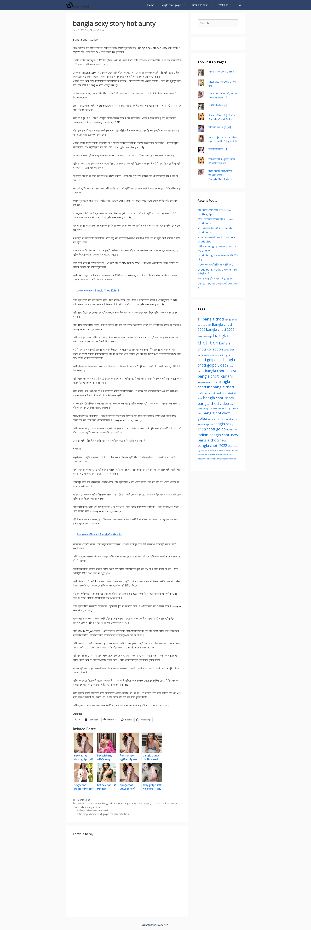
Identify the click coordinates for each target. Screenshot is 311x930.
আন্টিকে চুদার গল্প (233, 446)
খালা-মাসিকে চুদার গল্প (232, 450)
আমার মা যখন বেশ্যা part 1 (221, 71)
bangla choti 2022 (220, 329)
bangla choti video (213, 403)
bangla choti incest (220, 370)
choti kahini (231, 429)
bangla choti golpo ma (89, 803)
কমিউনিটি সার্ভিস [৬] (217, 105)
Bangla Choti (83, 799)
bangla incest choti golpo (136, 803)
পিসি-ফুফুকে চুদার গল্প (203, 455)
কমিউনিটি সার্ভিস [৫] (217, 149)
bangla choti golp (211, 355)
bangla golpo (218, 408)
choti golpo (158, 803)
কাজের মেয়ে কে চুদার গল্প (217, 450)
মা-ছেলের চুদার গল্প (223, 459)
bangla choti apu (205, 336)
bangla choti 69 (204, 325)
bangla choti (231, 319)
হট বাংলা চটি (223, 4)
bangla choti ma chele (214, 393)
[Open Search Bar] (240, 5)
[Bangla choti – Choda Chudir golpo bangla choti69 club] (78, 5)
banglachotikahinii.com (208, 382)
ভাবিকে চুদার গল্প (212, 458)
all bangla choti (211, 319)
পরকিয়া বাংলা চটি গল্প (200, 4)
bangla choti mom (112, 803)
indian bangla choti (90, 807)
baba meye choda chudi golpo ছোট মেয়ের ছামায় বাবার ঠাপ (103, 813)
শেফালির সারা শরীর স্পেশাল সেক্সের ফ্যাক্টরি (92, 810)
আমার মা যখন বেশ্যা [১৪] (219, 127)
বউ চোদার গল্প (213, 455)
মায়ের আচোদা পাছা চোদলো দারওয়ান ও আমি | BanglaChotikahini (220, 175)
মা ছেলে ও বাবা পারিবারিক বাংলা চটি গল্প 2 (215, 264)
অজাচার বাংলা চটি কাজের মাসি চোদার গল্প (215, 278)
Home (150, 4)
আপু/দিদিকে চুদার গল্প (203, 450)
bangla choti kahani (215, 376)
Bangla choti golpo (171, 4)
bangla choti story (218, 397)
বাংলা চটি (221, 454)
